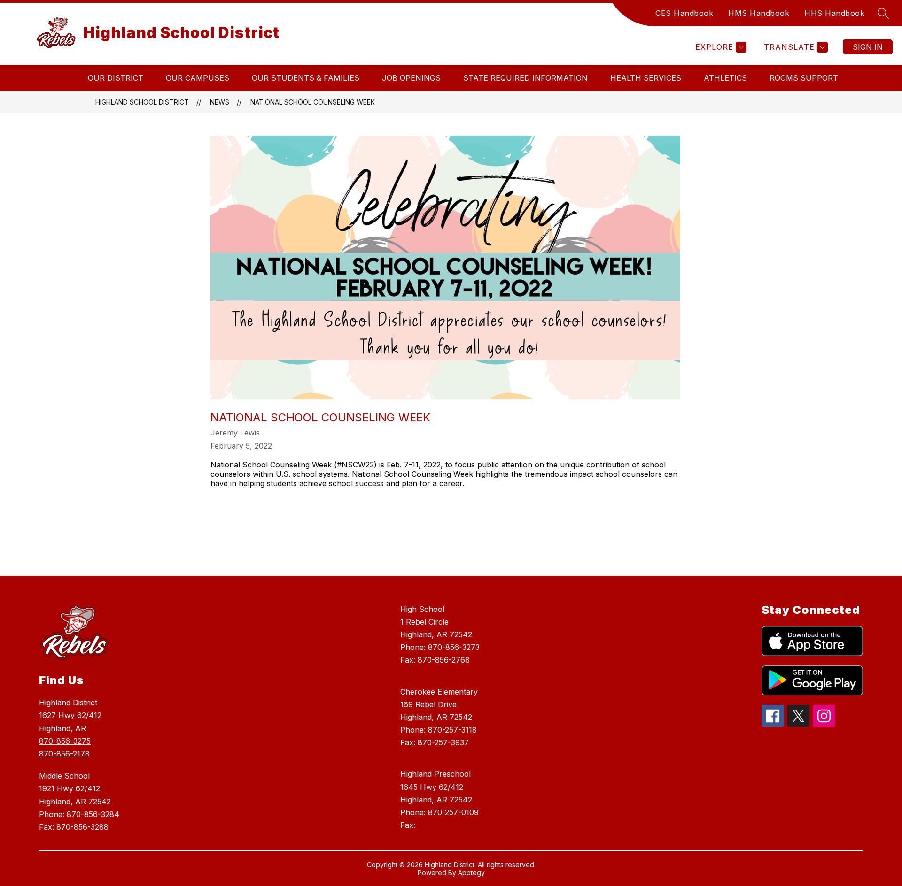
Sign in (868, 47)
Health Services (645, 78)
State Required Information (525, 78)
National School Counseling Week (312, 102)
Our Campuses (197, 78)
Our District (115, 78)
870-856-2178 (64, 753)
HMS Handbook (758, 13)
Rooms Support (804, 78)
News (219, 102)
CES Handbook (684, 13)
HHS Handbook (834, 13)
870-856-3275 (65, 741)
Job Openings (411, 78)
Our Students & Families (305, 78)
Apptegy (471, 873)
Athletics (725, 78)
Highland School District (142, 102)
